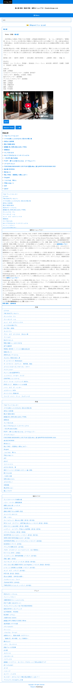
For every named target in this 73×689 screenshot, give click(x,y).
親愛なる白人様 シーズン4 (12, 505)
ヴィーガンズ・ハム (9, 214)
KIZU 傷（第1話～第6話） (12, 573)
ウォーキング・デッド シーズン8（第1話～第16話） (20, 561)
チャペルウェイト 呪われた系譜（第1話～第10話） (20, 520)
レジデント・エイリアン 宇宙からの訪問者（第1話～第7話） (23, 529)
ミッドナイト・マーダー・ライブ (14, 375)
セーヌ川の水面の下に (10, 228)
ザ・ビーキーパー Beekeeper (13, 361)
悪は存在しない (8, 488)
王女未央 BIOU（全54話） (12, 582)
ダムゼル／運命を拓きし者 (12, 358)
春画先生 (7, 149)
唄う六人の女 (8, 473)
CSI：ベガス (8, 517)
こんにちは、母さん (10, 180)
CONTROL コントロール (11, 378)
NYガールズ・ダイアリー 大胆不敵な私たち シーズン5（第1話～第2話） (26, 523)
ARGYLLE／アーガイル (11, 355)
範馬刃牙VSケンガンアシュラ (13, 609)
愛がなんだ (7, 641)
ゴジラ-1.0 (7, 653)
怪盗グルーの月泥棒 (10, 647)
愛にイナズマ (8, 491)
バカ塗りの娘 (8, 476)
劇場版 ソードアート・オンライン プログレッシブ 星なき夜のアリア (25, 662)
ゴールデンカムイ (9, 163)
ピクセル (5, 196)
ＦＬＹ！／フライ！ (9, 225)
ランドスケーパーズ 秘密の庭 (13, 499)
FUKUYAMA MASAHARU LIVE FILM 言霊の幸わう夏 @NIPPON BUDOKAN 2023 (30, 166)
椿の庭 (5, 29)
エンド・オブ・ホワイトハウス (12, 216)
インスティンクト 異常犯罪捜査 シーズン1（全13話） (20, 556)
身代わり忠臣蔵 (9, 141)
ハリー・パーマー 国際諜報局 (13, 502)
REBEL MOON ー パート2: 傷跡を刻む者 (17, 349)
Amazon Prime (9, 127)
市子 (5, 186)
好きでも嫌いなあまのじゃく (13, 603)
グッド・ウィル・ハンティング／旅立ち (16, 381)
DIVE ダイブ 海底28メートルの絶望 (15, 384)
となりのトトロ (8, 656)
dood (6, 122)
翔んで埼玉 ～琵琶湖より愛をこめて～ (16, 174)
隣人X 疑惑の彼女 (9, 144)
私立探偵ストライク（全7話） (13, 544)
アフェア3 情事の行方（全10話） (14, 547)
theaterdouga (39, 687)
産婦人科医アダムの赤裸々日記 (13, 511)
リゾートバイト (8, 464)
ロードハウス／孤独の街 (11, 393)
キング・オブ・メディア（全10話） (15, 570)
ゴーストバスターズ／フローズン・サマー (17, 367)
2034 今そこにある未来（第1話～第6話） (17, 526)
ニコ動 (18, 127)
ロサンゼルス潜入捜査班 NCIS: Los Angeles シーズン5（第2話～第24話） (27, 564)
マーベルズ (7, 337)
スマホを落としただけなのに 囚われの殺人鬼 (18, 138)
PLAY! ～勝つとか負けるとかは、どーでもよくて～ (20, 161)
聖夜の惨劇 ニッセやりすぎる (13, 343)
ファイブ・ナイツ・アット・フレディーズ (17, 396)
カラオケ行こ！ (8, 482)
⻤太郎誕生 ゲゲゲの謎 (11, 623)
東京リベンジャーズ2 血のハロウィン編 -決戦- (18, 470)
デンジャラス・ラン (9, 212)
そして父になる (9, 152)
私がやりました (8, 340)
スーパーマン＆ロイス (10, 514)
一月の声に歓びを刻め (11, 158)
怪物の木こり (8, 352)
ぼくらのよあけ (8, 665)
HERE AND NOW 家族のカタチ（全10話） (17, 538)
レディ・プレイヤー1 (10, 644)
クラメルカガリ (8, 626)
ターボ (6, 668)
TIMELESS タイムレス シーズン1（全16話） (18, 585)
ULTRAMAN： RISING (11, 612)
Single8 (7, 177)
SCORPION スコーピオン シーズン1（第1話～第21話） (21, 535)
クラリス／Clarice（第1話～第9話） (15, 532)
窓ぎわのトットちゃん (10, 207)
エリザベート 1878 (10, 390)
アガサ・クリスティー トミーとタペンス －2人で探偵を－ (22, 550)
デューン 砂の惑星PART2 (12, 372)
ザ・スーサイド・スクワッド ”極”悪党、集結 (18, 364)
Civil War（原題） (9, 328)
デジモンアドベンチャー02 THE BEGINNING (18, 606)
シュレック (7, 671)
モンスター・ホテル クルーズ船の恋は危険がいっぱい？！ (22, 677)
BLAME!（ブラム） (10, 615)
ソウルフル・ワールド (10, 632)
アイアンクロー (8, 370)
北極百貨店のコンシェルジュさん (14, 600)
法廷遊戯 (6, 485)
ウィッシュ (7, 629)
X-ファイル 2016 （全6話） (12, 553)
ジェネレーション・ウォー (12, 579)
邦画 (11, 34)
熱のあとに (7, 172)
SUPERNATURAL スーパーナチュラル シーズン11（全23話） (23, 541)
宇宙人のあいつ (9, 183)
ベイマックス (8, 659)
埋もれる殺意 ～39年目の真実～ (14, 576)
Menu (37, 15)
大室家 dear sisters (10, 618)
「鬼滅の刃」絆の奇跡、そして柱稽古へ (16, 638)
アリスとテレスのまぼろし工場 (13, 680)
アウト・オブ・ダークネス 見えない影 (16, 334)
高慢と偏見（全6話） (10, 559)
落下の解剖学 (8, 346)
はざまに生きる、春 (10, 467)
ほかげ (6, 188)
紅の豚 (6, 650)
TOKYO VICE (8, 508)
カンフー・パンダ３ (10, 674)
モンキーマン (8, 331)
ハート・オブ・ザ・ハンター (13, 387)
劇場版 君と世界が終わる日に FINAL (15, 147)
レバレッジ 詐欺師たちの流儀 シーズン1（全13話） (20, 567)
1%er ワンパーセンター (11, 136)
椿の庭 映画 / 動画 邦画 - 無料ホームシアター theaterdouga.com (36, 8)
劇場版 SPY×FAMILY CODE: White (15, 620)
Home (7, 34)
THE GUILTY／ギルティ (10, 198)
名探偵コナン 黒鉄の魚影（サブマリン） (17, 635)
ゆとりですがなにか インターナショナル (16, 155)
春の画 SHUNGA (9, 169)
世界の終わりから (9, 479)
